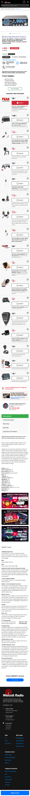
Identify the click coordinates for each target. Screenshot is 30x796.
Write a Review (15, 680)
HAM (6, 740)
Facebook (7, 782)
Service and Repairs (10, 757)
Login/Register (20, 738)
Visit (6, 774)
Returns (7, 762)
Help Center (8, 760)
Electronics (8, 743)
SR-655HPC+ (6, 57)
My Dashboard (20, 740)
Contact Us (8, 776)
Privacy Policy (8, 779)
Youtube (7, 785)
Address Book (19, 746)
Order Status (8, 754)
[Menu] (2, 2)
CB (5, 738)
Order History (20, 743)
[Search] (28, 5)
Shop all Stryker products (9, 60)
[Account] (24, 2)
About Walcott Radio (10, 771)
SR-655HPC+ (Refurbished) (19, 57)
